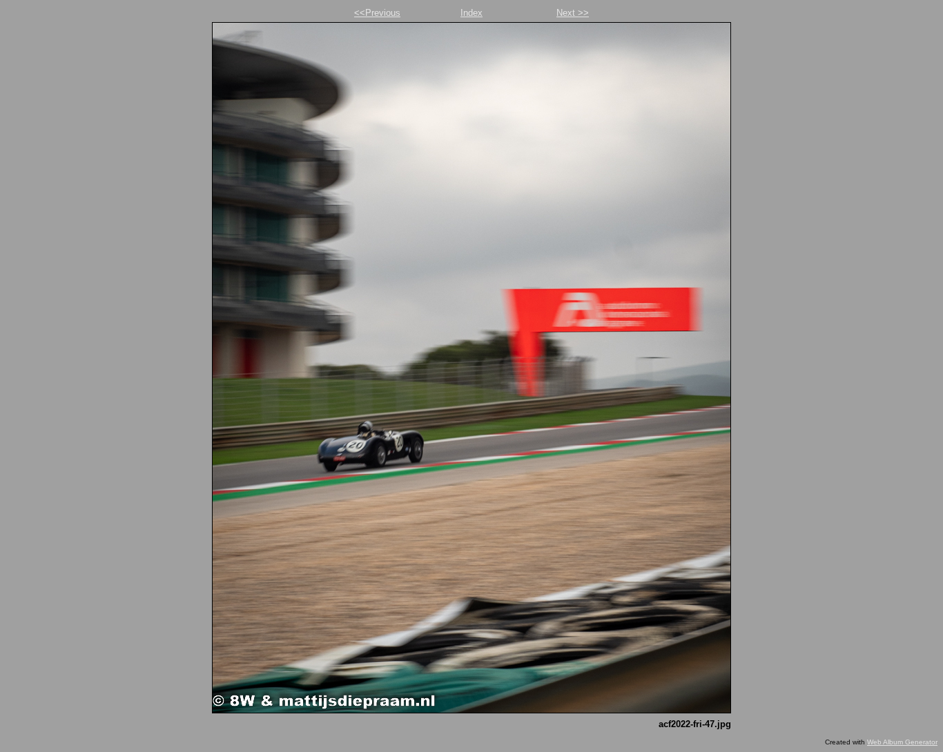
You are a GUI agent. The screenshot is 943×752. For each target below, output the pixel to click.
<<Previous (377, 13)
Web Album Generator (902, 742)
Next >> (572, 13)
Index (471, 13)
